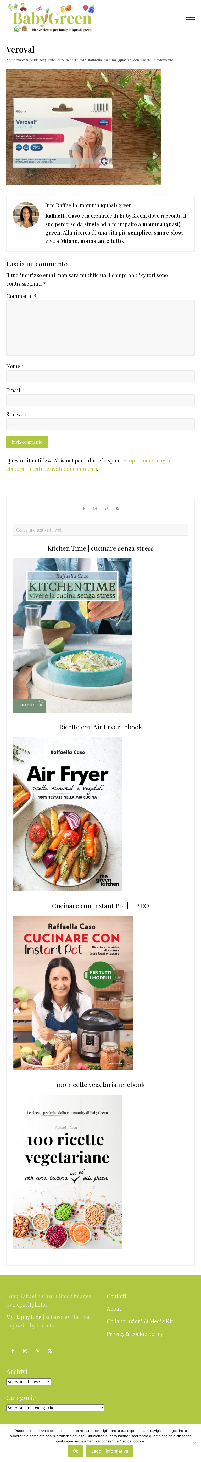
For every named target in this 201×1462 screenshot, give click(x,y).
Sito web (16, 414)
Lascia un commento (157, 60)
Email (15, 390)
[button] (190, 17)
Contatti (116, 1295)
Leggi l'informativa (109, 1451)
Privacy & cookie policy (135, 1333)
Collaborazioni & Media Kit (140, 1321)
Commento (21, 295)
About (114, 1308)
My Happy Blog (24, 1316)
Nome (15, 366)
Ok (75, 1451)
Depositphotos (30, 1304)
